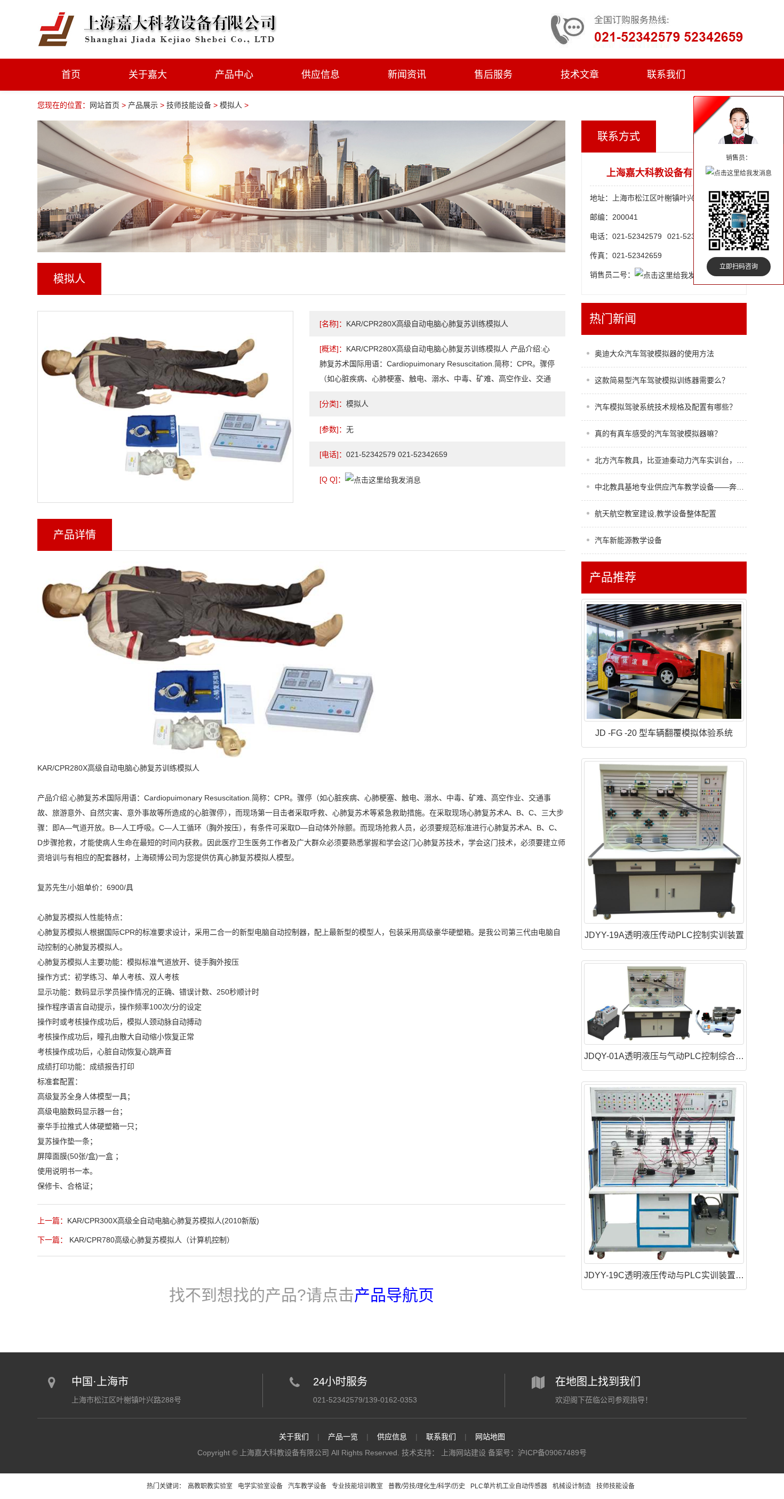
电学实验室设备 (260, 1486)
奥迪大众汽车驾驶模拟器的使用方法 (654, 353)
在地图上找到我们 (598, 1382)
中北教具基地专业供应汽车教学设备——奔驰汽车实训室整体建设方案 (671, 487)
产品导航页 (394, 1295)
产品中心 (234, 74)
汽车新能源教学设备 (628, 540)
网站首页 (104, 105)
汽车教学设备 (307, 1486)
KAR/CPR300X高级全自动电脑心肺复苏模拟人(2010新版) (163, 1220)
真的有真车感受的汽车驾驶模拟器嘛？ (658, 433)
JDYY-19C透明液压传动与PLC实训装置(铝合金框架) (683, 1275)
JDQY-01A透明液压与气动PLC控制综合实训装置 (677, 1056)
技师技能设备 (188, 105)
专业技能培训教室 (357, 1486)
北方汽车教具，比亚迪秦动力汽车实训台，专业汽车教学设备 (671, 460)
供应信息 (320, 74)
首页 (71, 74)
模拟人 (231, 105)
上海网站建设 (463, 1452)
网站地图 (490, 1436)
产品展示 (143, 105)
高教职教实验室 (210, 1486)
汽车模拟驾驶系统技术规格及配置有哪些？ (666, 407)
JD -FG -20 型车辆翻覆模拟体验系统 (664, 733)
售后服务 (493, 74)
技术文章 (580, 74)
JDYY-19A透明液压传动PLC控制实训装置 (664, 935)
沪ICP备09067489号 (552, 1452)
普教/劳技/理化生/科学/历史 (426, 1486)
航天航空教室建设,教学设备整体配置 (655, 513)
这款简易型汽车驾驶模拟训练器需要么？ (662, 380)
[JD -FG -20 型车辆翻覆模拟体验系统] (664, 662)
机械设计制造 (572, 1486)
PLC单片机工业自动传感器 (508, 1486)
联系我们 (666, 74)
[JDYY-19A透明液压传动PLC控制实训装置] (664, 842)
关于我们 (294, 1436)
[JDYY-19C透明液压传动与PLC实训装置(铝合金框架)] (664, 1173)
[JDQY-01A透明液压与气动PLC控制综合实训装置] (664, 1004)
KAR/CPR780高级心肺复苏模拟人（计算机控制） (150, 1240)
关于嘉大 (148, 74)
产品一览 (343, 1436)
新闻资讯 (407, 74)
